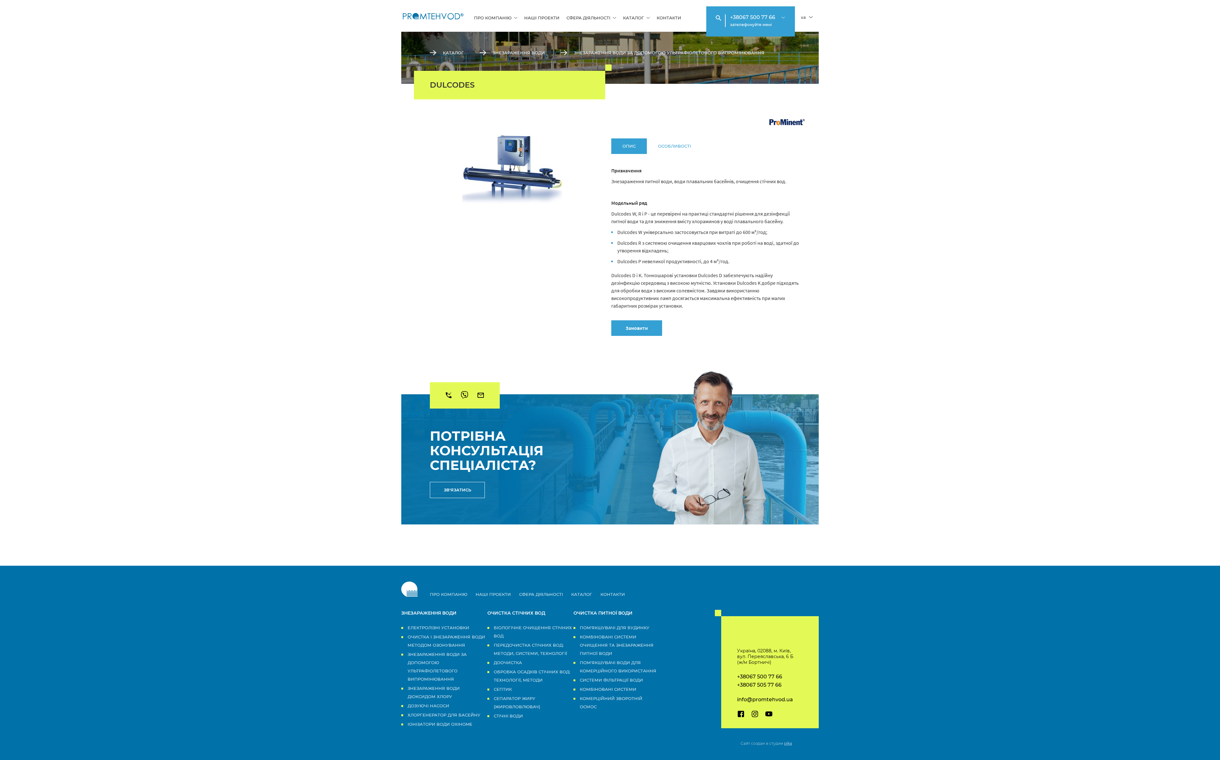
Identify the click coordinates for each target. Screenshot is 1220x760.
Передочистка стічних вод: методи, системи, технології (530, 649)
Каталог (633, 17)
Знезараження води (519, 52)
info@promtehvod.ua (765, 700)
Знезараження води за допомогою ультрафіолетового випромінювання (669, 52)
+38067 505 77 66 (759, 685)
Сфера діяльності (588, 17)
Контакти (669, 17)
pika (788, 743)
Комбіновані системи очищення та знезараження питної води (617, 645)
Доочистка (508, 662)
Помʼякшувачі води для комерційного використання (618, 666)
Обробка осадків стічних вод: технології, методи (532, 676)
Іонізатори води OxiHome (440, 724)
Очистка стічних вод (516, 613)
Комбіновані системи (608, 689)
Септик (503, 689)
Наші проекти (541, 17)
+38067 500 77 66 (752, 17)
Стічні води (508, 715)
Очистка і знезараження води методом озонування (446, 641)
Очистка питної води (603, 613)
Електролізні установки (438, 627)
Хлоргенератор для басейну (444, 714)
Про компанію (493, 17)
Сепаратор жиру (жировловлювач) (517, 702)
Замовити (637, 328)
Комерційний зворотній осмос (611, 702)
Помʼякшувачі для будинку (614, 627)
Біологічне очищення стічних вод (533, 631)
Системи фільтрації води (611, 680)
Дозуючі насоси (428, 705)
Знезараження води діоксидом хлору (434, 692)
